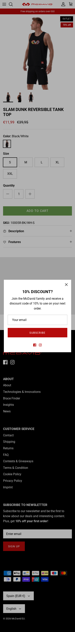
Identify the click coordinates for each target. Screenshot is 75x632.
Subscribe (37, 332)
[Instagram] (40, 345)
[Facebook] (34, 345)
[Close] (66, 284)
